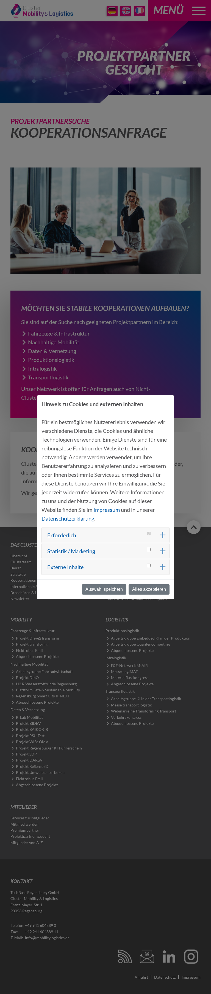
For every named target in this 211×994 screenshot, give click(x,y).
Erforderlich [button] (61, 535)
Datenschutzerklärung (67, 518)
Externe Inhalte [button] (65, 567)
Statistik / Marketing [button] (71, 551)
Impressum (106, 509)
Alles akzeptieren (149, 589)
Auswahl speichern (104, 589)
